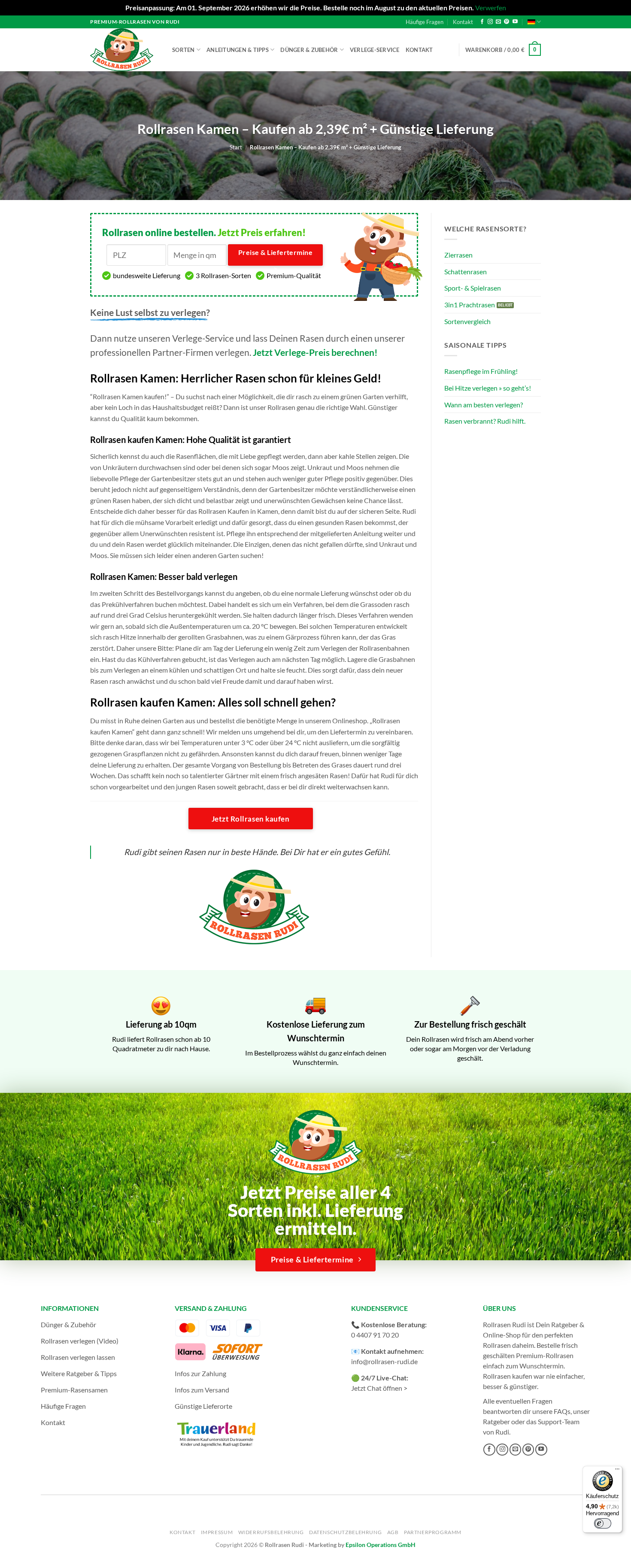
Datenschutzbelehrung (345, 1532)
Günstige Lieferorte (203, 1406)
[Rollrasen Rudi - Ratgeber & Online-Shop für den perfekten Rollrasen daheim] (123, 49)
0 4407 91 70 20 (375, 1335)
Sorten (183, 49)
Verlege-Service (375, 49)
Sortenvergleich (467, 321)
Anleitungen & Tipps (237, 49)
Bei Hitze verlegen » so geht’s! (487, 388)
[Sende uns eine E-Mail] (498, 22)
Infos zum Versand (202, 1390)
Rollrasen (497, 1345)
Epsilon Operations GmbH (381, 1544)
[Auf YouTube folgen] (515, 22)
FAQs (562, 1411)
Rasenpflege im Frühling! (481, 371)
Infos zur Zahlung (200, 1373)
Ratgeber (496, 1421)
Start (236, 147)
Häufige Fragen (424, 21)
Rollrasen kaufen (507, 1376)
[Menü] (617, 1471)
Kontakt (463, 21)
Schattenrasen (465, 271)
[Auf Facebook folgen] (482, 22)
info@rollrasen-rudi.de (384, 1361)
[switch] (602, 1523)
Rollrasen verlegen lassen (78, 1357)
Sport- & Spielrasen (472, 288)
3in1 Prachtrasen (469, 304)
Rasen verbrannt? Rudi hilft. (484, 421)
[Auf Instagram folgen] (490, 22)
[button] (503, 50)
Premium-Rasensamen (74, 1390)
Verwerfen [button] (490, 7)
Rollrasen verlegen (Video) (79, 1341)
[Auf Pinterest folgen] (506, 22)
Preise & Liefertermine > (275, 257)
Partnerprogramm (432, 1532)
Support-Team (558, 1421)
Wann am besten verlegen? (483, 404)
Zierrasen (458, 255)
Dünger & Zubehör (309, 49)
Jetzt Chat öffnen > (379, 1388)
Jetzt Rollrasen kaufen (250, 818)
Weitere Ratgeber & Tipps (79, 1373)
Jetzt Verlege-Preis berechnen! (315, 352)
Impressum (217, 1532)
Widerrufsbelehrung (271, 1532)
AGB (393, 1532)
